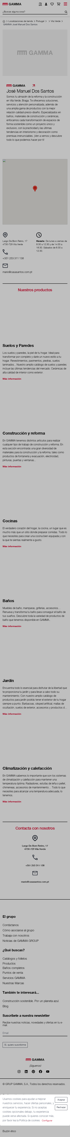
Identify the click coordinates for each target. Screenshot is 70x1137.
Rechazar (61, 1107)
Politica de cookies (30, 1120)
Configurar (47, 1120)
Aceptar (61, 1100)
